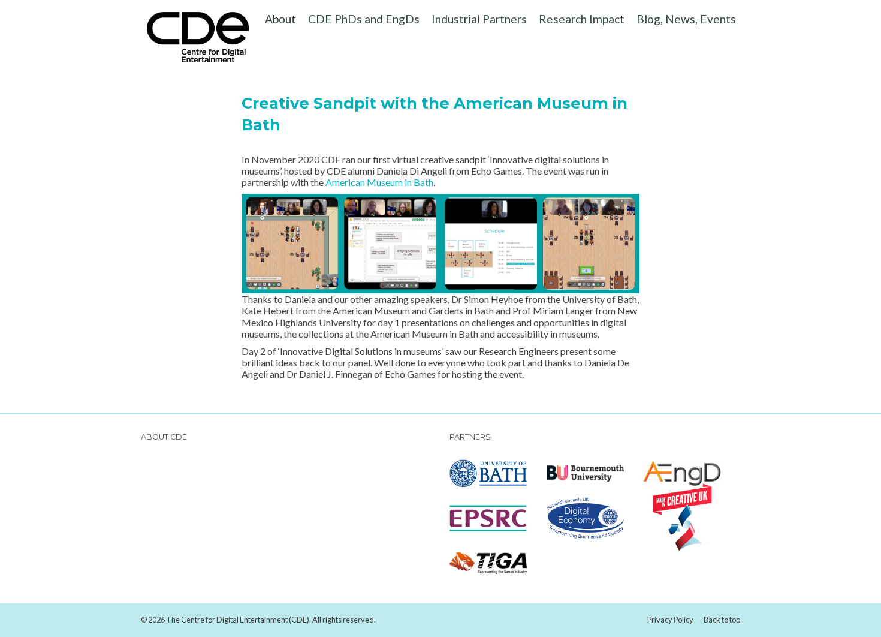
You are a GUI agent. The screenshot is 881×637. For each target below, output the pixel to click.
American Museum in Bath (379, 182)
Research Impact (581, 19)
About (280, 19)
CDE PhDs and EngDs (364, 19)
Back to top (722, 619)
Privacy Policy (670, 619)
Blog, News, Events (686, 19)
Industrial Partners (479, 19)
